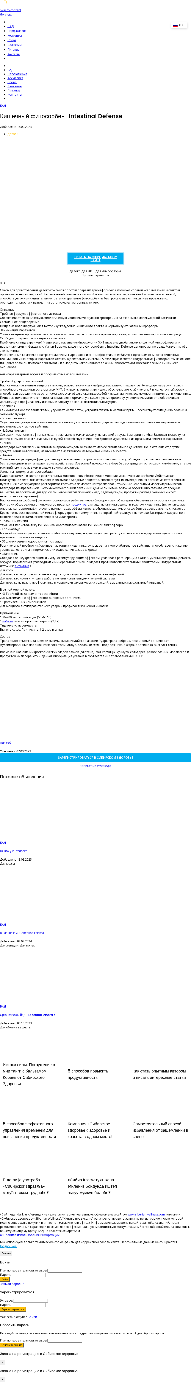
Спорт (11, 40)
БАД (10, 26)
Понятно (6, 1253)
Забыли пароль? (12, 1284)
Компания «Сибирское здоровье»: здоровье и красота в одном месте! (90, 1130)
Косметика (14, 35)
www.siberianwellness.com (146, 1214)
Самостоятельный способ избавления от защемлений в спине (160, 1130)
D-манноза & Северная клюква (22, 933)
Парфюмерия (16, 31)
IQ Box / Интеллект (13, 851)
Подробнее (8, 1246)
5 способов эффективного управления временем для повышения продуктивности (29, 1130)
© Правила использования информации (30, 1235)
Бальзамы (14, 45)
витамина (22, 566)
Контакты (13, 54)
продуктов (79, 504)
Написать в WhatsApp (95, 766)
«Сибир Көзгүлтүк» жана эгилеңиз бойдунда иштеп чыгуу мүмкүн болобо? (92, 1186)
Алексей (6, 743)
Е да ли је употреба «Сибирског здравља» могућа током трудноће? (26, 1186)
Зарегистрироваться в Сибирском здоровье (95, 757)
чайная (7, 621)
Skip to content (10, 10)
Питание (13, 49)
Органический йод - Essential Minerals (27, 1015)
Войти (32, 1317)
